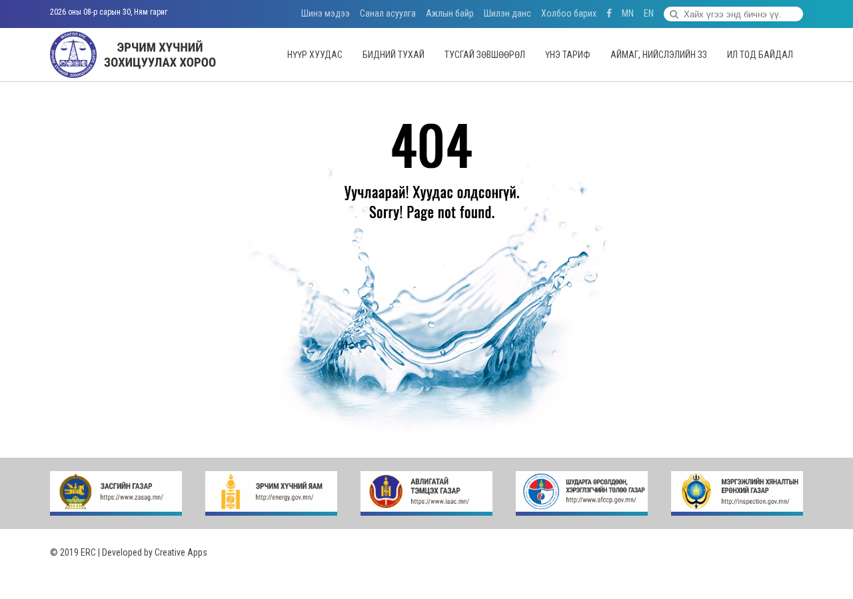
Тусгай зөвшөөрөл (484, 54)
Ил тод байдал (760, 54)
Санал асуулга (388, 13)
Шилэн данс (507, 13)
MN (628, 13)
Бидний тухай (394, 54)
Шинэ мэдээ (325, 13)
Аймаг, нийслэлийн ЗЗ (658, 54)
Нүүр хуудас (315, 54)
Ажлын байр (450, 13)
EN (649, 13)
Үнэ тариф (567, 54)
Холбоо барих (568, 13)
